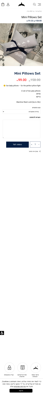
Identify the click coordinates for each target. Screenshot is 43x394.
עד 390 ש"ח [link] (30, 11)
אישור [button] (21, 390)
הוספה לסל (17, 144)
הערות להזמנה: (34, 117)
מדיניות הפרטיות (20, 386)
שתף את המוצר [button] (33, 151)
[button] (39, 4)
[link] (21, 4)
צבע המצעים (36, 107)
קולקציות (39, 11)
